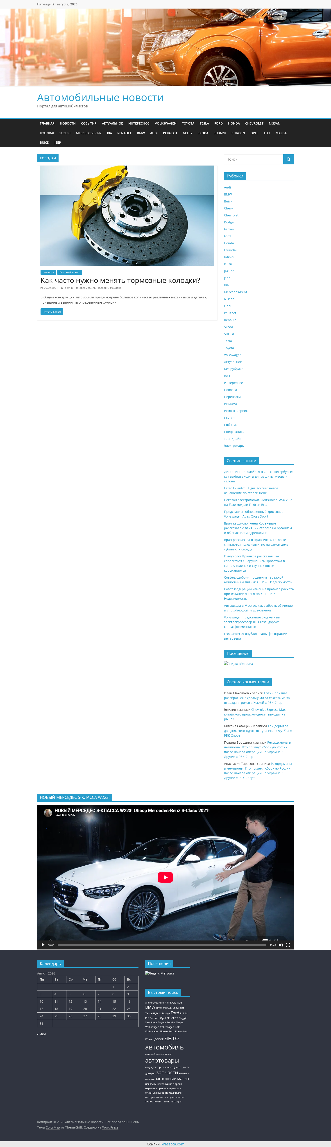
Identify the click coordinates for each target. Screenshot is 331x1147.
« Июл (42, 1034)
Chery (228, 208)
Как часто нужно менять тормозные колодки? (120, 280)
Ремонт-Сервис (69, 272)
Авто (171, 1031)
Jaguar (229, 271)
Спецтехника (234, 431)
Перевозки (232, 397)
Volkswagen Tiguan (156, 1031)
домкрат (150, 1073)
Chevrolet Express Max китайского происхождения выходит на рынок (255, 714)
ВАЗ (227, 376)
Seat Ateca (151, 1022)
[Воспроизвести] (43, 945)
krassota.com (172, 1144)
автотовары (162, 1060)
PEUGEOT (172, 1018)
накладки (150, 1084)
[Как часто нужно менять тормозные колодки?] (127, 168)
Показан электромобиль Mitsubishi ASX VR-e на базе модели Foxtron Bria (258, 502)
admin (69, 288)
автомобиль (87, 288)
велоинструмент (171, 1067)
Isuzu (228, 264)
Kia (109, 133)
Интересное (139, 123)
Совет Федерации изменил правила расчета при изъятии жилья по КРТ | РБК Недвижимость (259, 594)
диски (185, 1067)
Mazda (281, 133)
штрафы (176, 1101)
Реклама (48, 272)
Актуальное (112, 123)
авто (171, 1037)
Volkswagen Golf (170, 1027)
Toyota (188, 123)
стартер (180, 1097)
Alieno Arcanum (154, 1002)
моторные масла (172, 1078)
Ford (218, 123)
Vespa (179, 1022)
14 (99, 1001)
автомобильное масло (158, 1054)
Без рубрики (233, 369)
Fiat (267, 133)
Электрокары (234, 445)
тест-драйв (232, 438)
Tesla (204, 123)
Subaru (220, 133)
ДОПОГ (158, 1039)
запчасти (167, 1072)
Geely (187, 133)
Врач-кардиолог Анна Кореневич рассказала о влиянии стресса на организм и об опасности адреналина (258, 528)
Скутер (229, 418)
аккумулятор (153, 1067)
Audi (154, 133)
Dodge (229, 222)
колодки (102, 288)
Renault (124, 133)
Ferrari (229, 229)
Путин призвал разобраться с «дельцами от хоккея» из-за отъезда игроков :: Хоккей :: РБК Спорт (257, 698)
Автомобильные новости (100, 97)
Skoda (203, 133)
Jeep (57, 142)
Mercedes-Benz (89, 133)
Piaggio (183, 1018)
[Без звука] (281, 945)
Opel (254, 133)
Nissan (274, 123)
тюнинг (158, 1101)
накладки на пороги (169, 1084)
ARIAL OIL (170, 1002)
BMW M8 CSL (164, 1007)
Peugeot (170, 133)
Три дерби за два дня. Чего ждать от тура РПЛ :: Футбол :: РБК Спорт (258, 731)
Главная (47, 123)
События (89, 123)
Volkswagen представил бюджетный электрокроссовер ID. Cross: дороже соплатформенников (252, 622)
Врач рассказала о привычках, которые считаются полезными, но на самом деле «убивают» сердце (256, 544)
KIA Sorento (152, 1018)
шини (166, 1101)
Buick (44, 142)
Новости (68, 123)
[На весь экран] (288, 945)
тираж (149, 1101)
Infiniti (229, 257)
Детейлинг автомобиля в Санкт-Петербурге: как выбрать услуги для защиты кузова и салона (258, 476)
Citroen (238, 133)
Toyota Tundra (166, 1022)
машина (115, 288)
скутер (171, 1097)
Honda (234, 123)
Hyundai (47, 133)
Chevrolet (254, 123)
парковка (151, 1088)
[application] (165, 877)
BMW (141, 133)
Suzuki (64, 133)
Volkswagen (166, 123)
